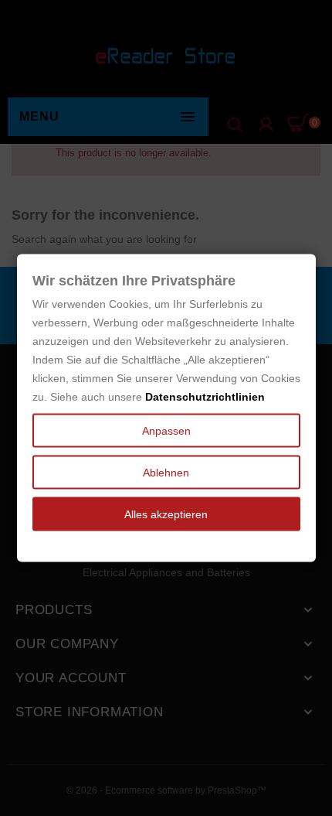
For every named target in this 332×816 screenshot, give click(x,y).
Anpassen (166, 431)
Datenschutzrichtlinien (205, 397)
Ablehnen (166, 472)
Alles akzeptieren (166, 514)
